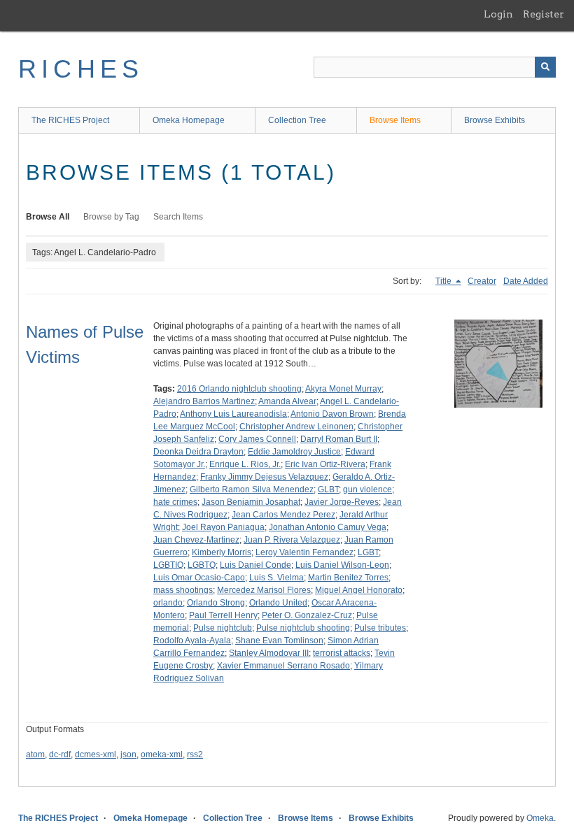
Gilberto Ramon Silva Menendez (252, 489)
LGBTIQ (168, 565)
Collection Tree (297, 120)
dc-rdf (60, 754)
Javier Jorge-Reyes (341, 502)
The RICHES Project (70, 120)
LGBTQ (202, 565)
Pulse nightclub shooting (303, 628)
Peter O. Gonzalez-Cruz (307, 615)
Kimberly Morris (221, 552)
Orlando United (278, 603)
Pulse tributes (380, 628)
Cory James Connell (257, 439)
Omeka (540, 818)
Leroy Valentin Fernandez (304, 552)
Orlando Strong (216, 603)
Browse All (47, 217)
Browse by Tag (111, 217)
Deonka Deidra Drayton (198, 452)
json (128, 754)
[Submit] (545, 67)
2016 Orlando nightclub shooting (239, 389)
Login (498, 14)
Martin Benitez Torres (348, 577)
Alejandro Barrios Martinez (204, 401)
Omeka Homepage (189, 120)
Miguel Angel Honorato (358, 590)
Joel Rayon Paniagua (223, 527)
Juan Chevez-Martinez (196, 540)
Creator (482, 281)
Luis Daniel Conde (255, 565)
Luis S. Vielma (276, 577)
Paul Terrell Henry (223, 615)
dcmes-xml (95, 754)
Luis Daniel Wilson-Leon (342, 565)
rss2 (195, 754)
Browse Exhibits (494, 120)
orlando (168, 603)
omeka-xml (162, 754)
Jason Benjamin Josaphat (251, 502)
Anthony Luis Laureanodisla (233, 414)
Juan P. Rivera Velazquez (292, 540)
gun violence (367, 489)
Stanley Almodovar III (269, 653)
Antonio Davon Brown (332, 414)
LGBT (368, 552)
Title (444, 281)
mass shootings (183, 590)
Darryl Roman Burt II (338, 439)
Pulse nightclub (222, 628)
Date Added (525, 281)
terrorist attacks (341, 653)
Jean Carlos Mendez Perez (283, 515)
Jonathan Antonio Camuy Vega (327, 527)
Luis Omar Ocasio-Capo (199, 577)
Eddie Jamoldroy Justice (294, 452)
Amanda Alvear (287, 401)
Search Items (178, 217)
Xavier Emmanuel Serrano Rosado (283, 666)
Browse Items (395, 120)
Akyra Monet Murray (343, 389)
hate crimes (175, 502)
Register (543, 14)
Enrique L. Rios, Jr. (245, 464)
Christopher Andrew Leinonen (296, 426)
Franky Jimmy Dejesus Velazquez (264, 477)
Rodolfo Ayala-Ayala (192, 640)
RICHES (81, 69)
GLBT (328, 489)
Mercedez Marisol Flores (264, 590)
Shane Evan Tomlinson (279, 640)
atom (35, 754)
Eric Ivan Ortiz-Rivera (325, 464)
